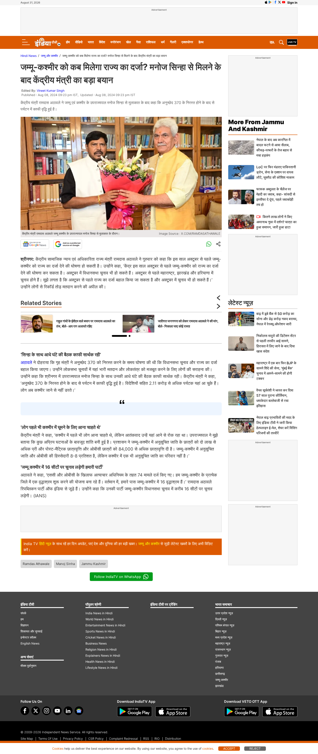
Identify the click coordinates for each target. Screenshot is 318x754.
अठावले (26, 362)
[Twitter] (35, 710)
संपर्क (23, 613)
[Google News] (35, 244)
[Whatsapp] (208, 244)
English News (30, 643)
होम (68, 42)
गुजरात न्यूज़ (221, 655)
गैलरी (173, 42)
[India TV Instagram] (46, 710)
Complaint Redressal (123, 738)
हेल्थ (201, 42)
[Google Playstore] (134, 711)
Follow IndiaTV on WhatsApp (117, 576)
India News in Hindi (98, 613)
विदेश (102, 42)
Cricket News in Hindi (100, 637)
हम (22, 619)
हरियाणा (219, 667)
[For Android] (241, 711)
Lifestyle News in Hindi (101, 667)
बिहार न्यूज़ (220, 631)
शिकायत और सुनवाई (31, 631)
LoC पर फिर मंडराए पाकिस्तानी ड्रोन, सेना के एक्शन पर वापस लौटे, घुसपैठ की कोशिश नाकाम (276, 172)
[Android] (270, 2)
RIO (157, 738)
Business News (96, 643)
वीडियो (78, 42)
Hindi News (29, 56)
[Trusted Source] (67, 244)
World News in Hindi (99, 619)
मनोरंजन (116, 42)
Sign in (292, 2)
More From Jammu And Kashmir (256, 125)
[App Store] (172, 711)
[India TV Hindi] (48, 42)
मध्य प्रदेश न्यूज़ (223, 637)
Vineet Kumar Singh (50, 90)
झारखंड (219, 686)
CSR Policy (96, 738)
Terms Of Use (48, 738)
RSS (146, 738)
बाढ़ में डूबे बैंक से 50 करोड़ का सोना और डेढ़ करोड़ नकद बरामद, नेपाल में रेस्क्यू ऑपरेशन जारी (276, 318)
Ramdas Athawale (36, 564)
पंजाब (218, 661)
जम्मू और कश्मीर (49, 56)
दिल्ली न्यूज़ (221, 619)
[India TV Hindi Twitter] (279, 2)
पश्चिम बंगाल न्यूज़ (224, 625)
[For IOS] (279, 711)
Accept (229, 748)
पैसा (138, 42)
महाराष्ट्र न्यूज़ (222, 643)
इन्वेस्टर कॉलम (28, 637)
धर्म (163, 42)
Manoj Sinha (65, 564)
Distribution (173, 738)
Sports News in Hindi (100, 631)
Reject (255, 748)
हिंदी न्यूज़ (45, 544)
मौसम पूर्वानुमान (28, 665)
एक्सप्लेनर (187, 42)
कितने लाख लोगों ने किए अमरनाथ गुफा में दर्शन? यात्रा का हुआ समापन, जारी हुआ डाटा (276, 222)
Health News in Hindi (100, 661)
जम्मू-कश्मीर (221, 680)
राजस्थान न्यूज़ (223, 649)
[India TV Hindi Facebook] (275, 2)
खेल (128, 42)
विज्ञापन (25, 625)
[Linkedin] (68, 710)
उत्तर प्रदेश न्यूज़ (224, 613)
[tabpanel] (70, 323)
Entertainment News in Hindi (105, 625)
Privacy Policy (73, 738)
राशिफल (151, 42)
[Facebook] (25, 710)
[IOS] (266, 2)
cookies (207, 748)
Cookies (57, 748)
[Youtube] (57, 710)
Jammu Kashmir (93, 564)
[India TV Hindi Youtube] (283, 2)
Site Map (27, 738)
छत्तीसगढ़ (220, 673)
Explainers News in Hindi (102, 655)
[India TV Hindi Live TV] (292, 42)
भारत (91, 42)
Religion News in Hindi (101, 649)
